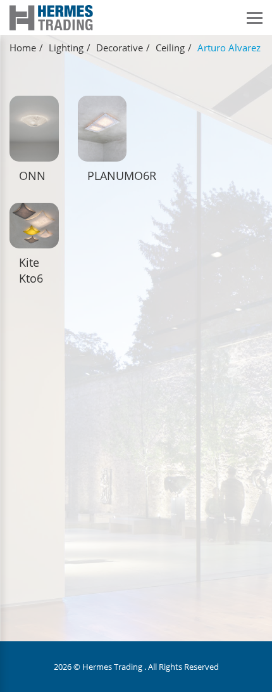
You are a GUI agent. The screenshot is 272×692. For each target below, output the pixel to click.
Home (22, 47)
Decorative (119, 47)
